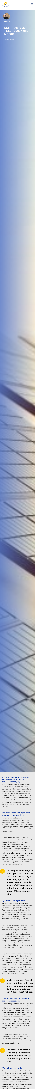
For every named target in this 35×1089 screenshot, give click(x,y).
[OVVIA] (12, 4)
